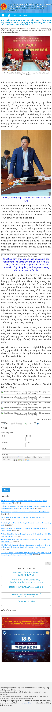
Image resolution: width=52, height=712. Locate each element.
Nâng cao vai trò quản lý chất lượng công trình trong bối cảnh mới (22, 517)
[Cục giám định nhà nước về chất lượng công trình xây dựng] (3, 6)
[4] (19, 423)
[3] (16, 423)
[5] (21, 423)
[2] (14, 423)
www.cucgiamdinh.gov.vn (26, 703)
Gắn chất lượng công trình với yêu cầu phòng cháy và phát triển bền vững (25, 512)
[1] (12, 423)
